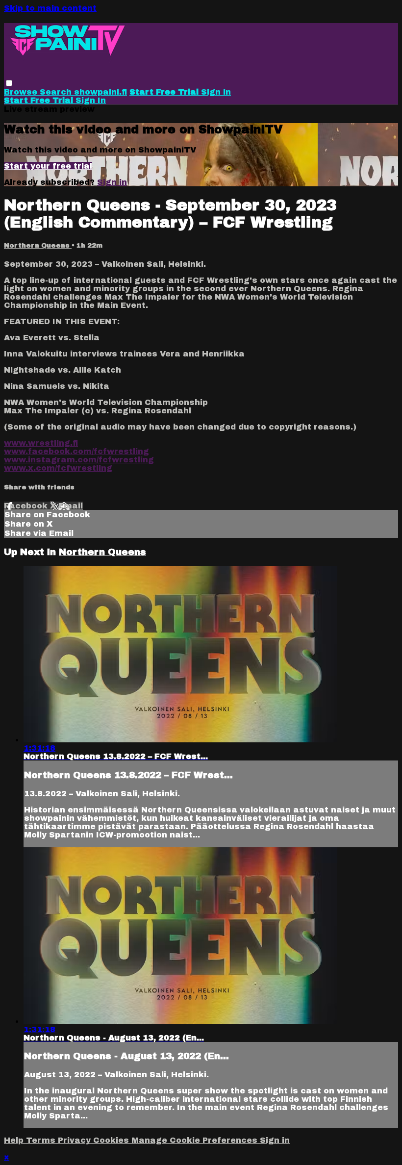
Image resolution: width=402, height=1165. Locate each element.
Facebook (27, 506)
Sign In (90, 100)
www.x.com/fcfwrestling (58, 468)
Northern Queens (38, 245)
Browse (22, 92)
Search (57, 92)
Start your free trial (48, 166)
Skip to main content (50, 8)
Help (15, 1140)
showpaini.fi (100, 92)
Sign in (216, 92)
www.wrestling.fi (41, 443)
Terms (42, 1140)
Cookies (112, 1140)
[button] (9, 83)
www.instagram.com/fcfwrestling (79, 460)
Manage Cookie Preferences (195, 1140)
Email (70, 506)
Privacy (75, 1140)
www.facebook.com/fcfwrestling (76, 451)
